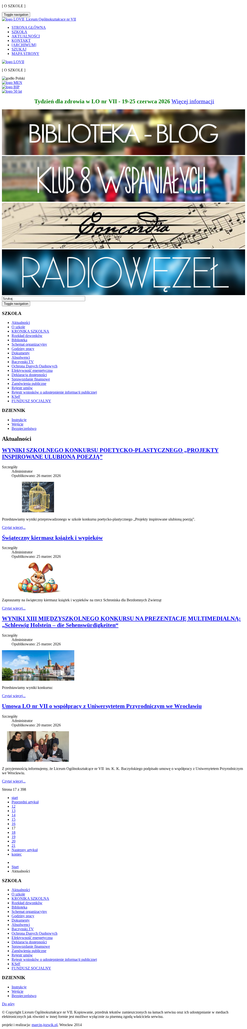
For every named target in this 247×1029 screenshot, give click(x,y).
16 (13, 824)
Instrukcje (19, 420)
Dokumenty (21, 353)
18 (13, 832)
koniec (17, 854)
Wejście (17, 424)
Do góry (8, 1004)
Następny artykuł (25, 850)
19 (13, 837)
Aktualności (21, 323)
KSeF (16, 397)
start (15, 798)
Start (15, 867)
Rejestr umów (22, 388)
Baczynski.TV (23, 362)
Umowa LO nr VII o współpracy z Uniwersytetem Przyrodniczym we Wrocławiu (102, 706)
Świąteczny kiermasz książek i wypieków (52, 538)
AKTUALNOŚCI (26, 36)
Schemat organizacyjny (29, 344)
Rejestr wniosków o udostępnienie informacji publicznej (54, 392)
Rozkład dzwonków (27, 336)
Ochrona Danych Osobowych (34, 366)
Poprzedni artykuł (25, 802)
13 (13, 811)
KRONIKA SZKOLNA (30, 331)
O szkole (18, 327)
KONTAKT (21, 40)
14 (13, 815)
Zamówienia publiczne (29, 383)
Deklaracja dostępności (29, 375)
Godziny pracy (23, 349)
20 (13, 841)
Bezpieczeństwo (24, 428)
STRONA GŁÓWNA (29, 27)
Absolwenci (21, 357)
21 (13, 845)
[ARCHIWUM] (24, 45)
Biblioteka (19, 340)
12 (13, 806)
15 (13, 819)
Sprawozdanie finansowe (31, 379)
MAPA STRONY (25, 54)
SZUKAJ (19, 49)
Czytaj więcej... (14, 527)
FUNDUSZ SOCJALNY (31, 401)
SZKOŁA (19, 32)
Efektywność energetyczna (32, 370)
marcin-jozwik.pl (44, 1025)
